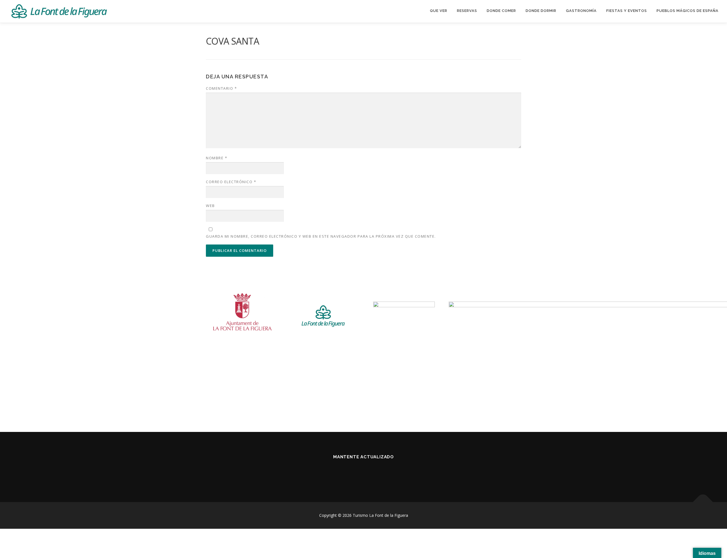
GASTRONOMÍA (581, 11)
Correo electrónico (231, 181)
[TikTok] (384, 472)
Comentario (221, 88)
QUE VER (438, 11)
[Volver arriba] (703, 502)
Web (210, 205)
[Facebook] (342, 472)
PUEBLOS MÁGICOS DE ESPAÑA (687, 11)
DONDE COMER (501, 11)
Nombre (216, 157)
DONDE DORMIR (541, 11)
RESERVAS (467, 11)
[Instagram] (356, 472)
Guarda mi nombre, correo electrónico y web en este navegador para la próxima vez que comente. (321, 236)
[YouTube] (370, 472)
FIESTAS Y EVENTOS (626, 11)
